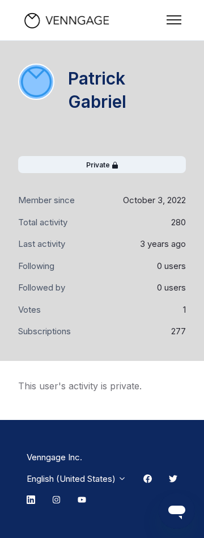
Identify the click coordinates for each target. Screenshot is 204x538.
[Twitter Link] (173, 479)
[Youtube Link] (82, 500)
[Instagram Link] (56, 500)
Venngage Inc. (54, 457)
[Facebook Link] (147, 479)
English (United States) (72, 478)
